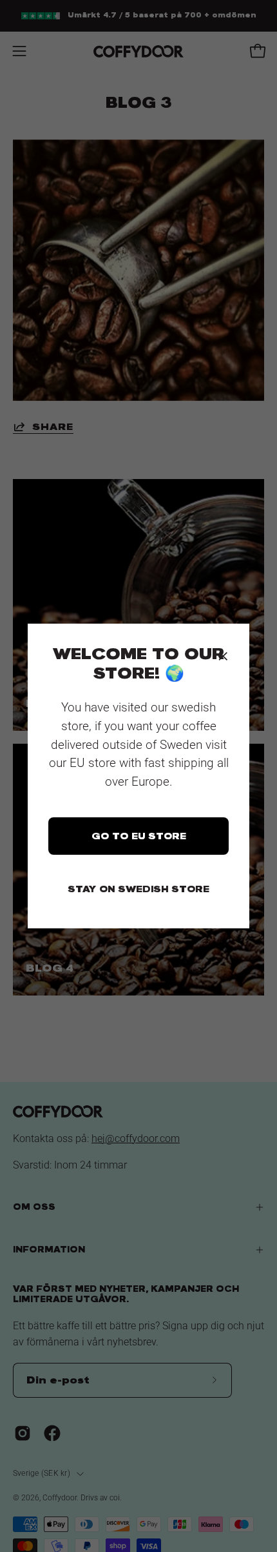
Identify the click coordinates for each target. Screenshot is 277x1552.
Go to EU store (138, 836)
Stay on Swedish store (138, 889)
